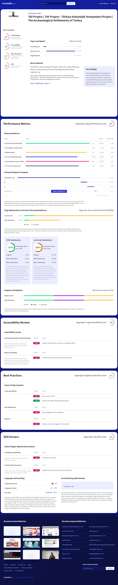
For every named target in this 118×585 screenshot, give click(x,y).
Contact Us (21, 565)
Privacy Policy (8, 571)
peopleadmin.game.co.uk (70, 536)
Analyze (71, 3)
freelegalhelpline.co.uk (96, 554)
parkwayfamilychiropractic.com (72, 526)
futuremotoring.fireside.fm (71, 549)
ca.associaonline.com (96, 558)
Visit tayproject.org (39, 83)
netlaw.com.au (67, 558)
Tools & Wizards (103, 3)
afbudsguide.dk (67, 545)
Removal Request (27, 568)
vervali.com (66, 554)
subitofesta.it (93, 531)
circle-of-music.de (68, 531)
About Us (113, 3)
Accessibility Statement (11, 568)
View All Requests (59, 191)
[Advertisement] (71, 32)
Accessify (9, 3)
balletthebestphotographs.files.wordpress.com (102, 545)
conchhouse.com (94, 540)
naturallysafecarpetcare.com (98, 526)
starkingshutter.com (96, 549)
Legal (29, 565)
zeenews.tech (66, 540)
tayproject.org (34, 13)
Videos (6, 565)
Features (13, 565)
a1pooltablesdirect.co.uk (97, 536)
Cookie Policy (19, 571)
